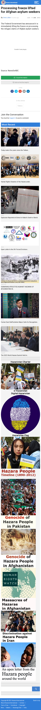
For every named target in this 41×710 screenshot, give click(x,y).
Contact (22, 703)
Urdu (25, 707)
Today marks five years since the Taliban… (15, 150)
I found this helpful (21, 77)
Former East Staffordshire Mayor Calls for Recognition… (19, 322)
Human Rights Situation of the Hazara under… (16, 182)
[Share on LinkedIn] (28, 91)
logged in (13, 118)
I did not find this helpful (21, 82)
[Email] (24, 91)
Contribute (14, 705)
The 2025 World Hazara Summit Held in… (14, 355)
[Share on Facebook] (12, 91)
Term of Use (4, 705)
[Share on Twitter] (16, 91)
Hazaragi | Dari (17, 707)
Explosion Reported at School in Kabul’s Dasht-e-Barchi (19, 217)
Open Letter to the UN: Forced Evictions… (14, 249)
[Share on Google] (20, 91)
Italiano (8, 707)
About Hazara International (9, 703)
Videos (20, 106)
